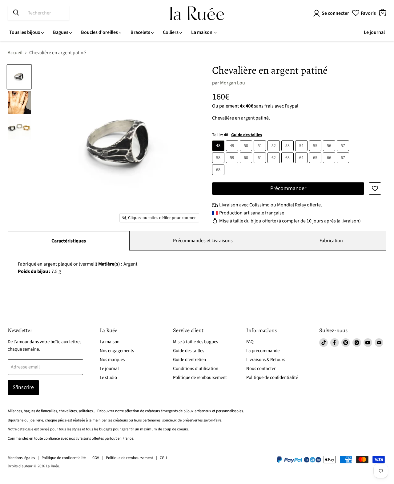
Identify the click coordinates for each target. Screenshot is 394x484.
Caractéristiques (68, 241)
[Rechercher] (16, 13)
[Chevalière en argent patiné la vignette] (19, 77)
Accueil (15, 52)
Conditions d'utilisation (195, 368)
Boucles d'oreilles (100, 32)
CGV (95, 458)
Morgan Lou (232, 82)
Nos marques (112, 359)
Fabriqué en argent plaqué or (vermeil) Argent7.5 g (77, 268)
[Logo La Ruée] (197, 13)
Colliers (171, 32)
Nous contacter (260, 368)
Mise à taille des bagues (195, 342)
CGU (163, 458)
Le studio (108, 377)
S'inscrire (23, 387)
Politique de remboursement (200, 377)
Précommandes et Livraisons (203, 240)
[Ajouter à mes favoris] (375, 188)
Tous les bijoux (25, 32)
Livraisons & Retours (265, 359)
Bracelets (141, 32)
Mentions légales (21, 458)
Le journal (374, 32)
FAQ (250, 342)
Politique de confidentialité (272, 377)
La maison (202, 32)
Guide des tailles (246, 135)
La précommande (262, 351)
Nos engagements (117, 351)
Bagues (61, 32)
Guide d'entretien (189, 359)
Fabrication (331, 240)
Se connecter (335, 13)
